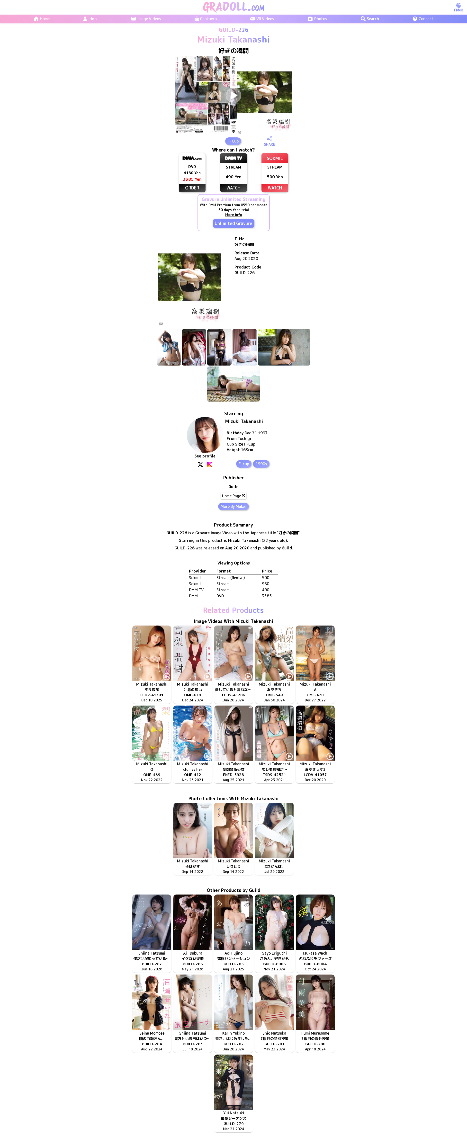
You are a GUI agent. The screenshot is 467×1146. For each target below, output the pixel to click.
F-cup (244, 463)
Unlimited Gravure (233, 223)
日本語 (458, 10)
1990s (261, 463)
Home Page (231, 495)
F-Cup (233, 141)
